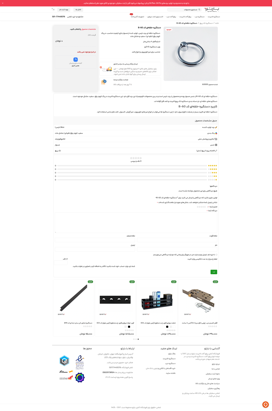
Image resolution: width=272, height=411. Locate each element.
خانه (217, 23)
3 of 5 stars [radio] (201, 207)
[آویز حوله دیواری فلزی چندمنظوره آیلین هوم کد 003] (115, 300)
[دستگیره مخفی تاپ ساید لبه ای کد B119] (73, 300)
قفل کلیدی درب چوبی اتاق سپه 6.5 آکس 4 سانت (199, 323)
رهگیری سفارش (213, 388)
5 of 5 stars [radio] (198, 207)
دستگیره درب (170, 363)
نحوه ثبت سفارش (213, 374)
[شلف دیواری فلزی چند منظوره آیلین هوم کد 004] (157, 300)
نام (216, 245)
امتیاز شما (212, 207)
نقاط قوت (213, 235)
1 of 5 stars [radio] (205, 207)
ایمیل (133, 245)
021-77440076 (58, 16)
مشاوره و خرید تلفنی (75, 16)
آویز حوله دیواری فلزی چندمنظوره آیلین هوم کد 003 (115, 323)
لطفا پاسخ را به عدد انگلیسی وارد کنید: (202, 259)
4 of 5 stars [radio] (199, 207)
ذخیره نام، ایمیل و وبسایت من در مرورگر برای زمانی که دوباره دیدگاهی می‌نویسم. (184, 254)
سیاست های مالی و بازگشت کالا (207, 383)
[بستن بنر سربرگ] (2, 3)
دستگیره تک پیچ (206, 23)
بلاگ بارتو (171, 353)
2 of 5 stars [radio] (203, 207)
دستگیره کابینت (113, 96)
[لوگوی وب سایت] (211, 9)
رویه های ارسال (214, 378)
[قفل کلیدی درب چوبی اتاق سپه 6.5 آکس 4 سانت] (198, 300)
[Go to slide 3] (133, 339)
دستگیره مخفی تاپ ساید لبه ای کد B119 (78, 323)
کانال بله (78, 9)
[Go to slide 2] (136, 339)
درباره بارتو (216, 364)
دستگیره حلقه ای (210, 112)
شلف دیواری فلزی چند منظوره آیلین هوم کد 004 (158, 323)
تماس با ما (216, 369)
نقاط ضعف (131, 235)
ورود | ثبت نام (63, 9)
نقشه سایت (170, 373)
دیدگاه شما (212, 210)
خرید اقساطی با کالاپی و (166, 368)
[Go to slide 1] (138, 339)
